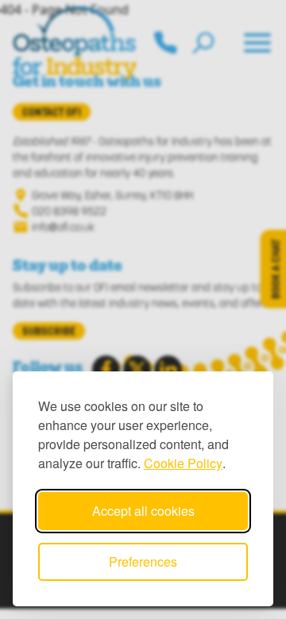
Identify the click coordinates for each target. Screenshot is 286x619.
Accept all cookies (143, 511)
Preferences (143, 561)
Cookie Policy (183, 463)
